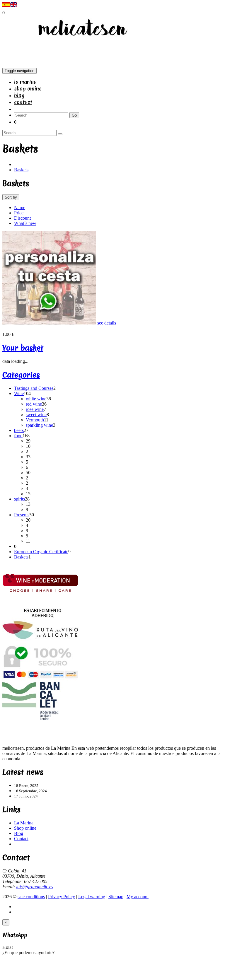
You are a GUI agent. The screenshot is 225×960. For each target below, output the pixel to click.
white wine (36, 398)
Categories (21, 375)
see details (106, 322)
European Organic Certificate (41, 551)
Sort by (11, 197)
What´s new (25, 223)
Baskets (21, 169)
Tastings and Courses (33, 388)
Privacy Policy (61, 896)
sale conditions (31, 896)
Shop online (28, 88)
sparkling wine (39, 425)
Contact (23, 102)
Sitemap (115, 896)
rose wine (35, 409)
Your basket (22, 348)
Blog (19, 95)
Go (74, 115)
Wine (19, 393)
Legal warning (91, 896)
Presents (21, 514)
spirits (19, 498)
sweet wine (36, 414)
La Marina (25, 81)
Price (18, 212)
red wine (34, 404)
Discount (22, 218)
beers (19, 430)
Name (19, 207)
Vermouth (35, 419)
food (18, 435)
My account (138, 896)
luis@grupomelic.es (34, 886)
